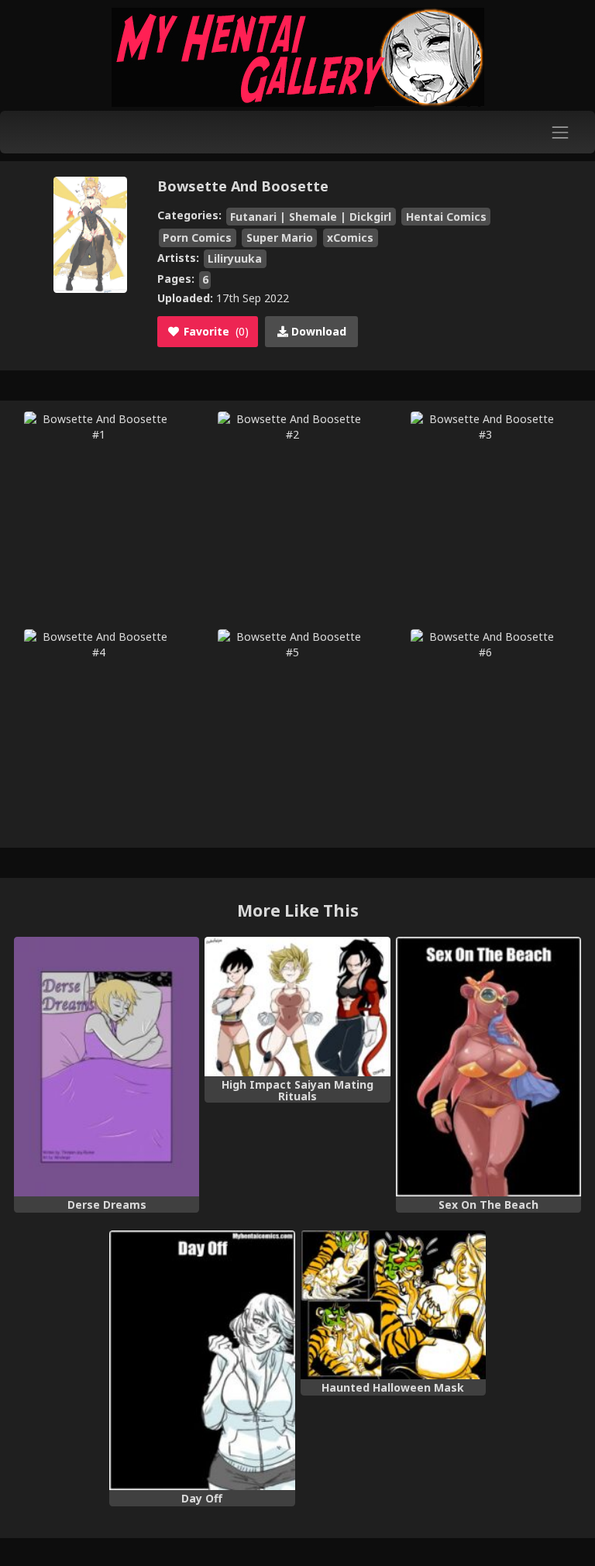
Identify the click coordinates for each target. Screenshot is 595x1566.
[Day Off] (201, 1360)
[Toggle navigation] (561, 132)
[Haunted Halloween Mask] (393, 1304)
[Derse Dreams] (106, 1066)
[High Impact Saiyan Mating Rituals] (297, 1006)
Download (317, 331)
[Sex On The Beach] (488, 1066)
